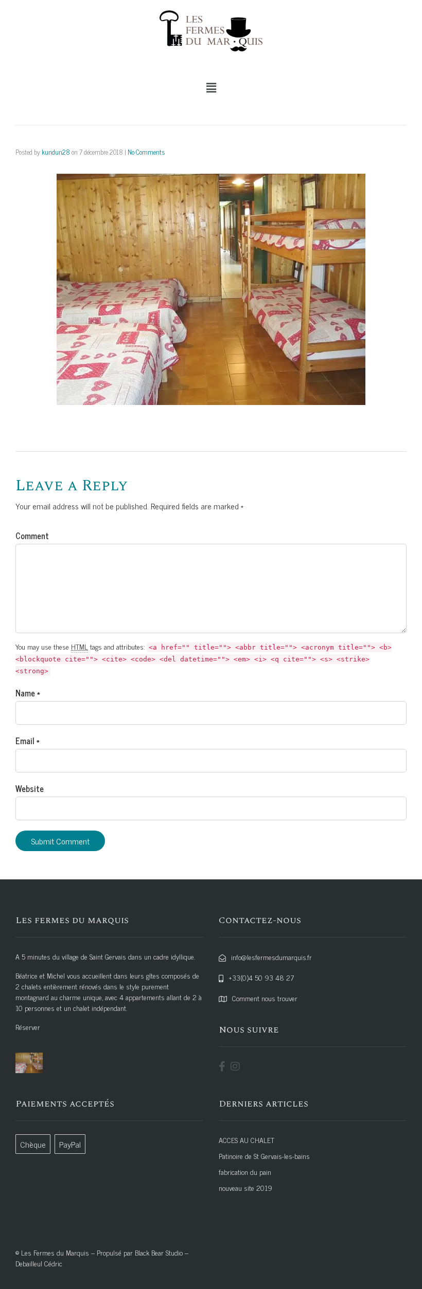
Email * (27, 740)
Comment (32, 535)
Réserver (27, 1027)
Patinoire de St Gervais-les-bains (264, 1156)
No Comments (146, 151)
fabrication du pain (245, 1171)
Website (29, 788)
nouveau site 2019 (245, 1187)
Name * (27, 693)
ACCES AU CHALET (246, 1140)
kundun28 (56, 151)
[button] (211, 87)
